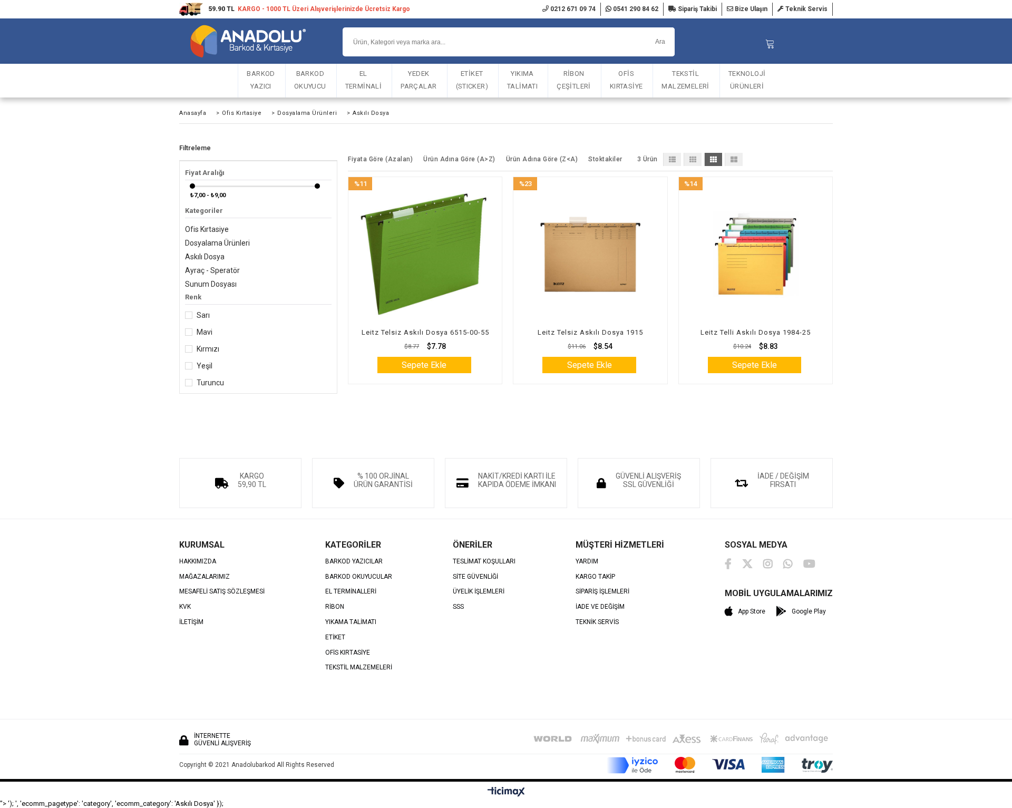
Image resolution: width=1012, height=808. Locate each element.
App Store (751, 611)
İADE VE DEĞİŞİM (600, 606)
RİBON (334, 606)
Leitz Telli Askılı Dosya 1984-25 (755, 332)
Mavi (204, 332)
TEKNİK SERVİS (597, 622)
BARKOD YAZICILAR (354, 561)
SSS (458, 606)
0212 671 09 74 (572, 9)
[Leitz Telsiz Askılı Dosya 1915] (590, 254)
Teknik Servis (806, 9)
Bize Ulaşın (750, 9)
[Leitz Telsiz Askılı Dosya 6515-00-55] (425, 254)
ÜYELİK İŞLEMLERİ (478, 591)
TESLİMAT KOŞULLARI (484, 561)
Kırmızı (208, 349)
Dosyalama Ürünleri (217, 243)
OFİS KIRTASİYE (626, 80)
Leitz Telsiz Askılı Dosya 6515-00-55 (425, 332)
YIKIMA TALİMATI (522, 80)
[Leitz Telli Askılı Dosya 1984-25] (755, 254)
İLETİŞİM (191, 622)
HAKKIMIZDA (197, 561)
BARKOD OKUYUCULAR (358, 576)
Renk (193, 297)
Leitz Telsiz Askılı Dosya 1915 (590, 332)
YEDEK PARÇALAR (418, 80)
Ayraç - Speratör (212, 270)
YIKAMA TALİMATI (350, 622)
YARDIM (587, 561)
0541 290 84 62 (634, 9)
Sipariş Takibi (696, 9)
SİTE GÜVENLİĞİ (475, 576)
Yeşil (204, 365)
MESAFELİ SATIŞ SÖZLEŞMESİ (222, 591)
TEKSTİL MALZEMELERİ (685, 80)
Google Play (809, 611)
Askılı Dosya (205, 256)
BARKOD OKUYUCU (310, 80)
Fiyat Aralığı (205, 173)
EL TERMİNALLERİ (350, 591)
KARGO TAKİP (595, 576)
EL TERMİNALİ (363, 80)
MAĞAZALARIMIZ (204, 576)
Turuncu (210, 382)
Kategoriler (204, 211)
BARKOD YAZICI (261, 80)
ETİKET (335, 637)
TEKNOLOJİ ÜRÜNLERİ (747, 80)
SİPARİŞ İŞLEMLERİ (602, 591)
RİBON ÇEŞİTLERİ (574, 80)
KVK (185, 606)
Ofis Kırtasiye (207, 229)
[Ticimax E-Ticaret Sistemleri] (506, 792)
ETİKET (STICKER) (472, 80)
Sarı (203, 315)
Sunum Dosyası (211, 284)
